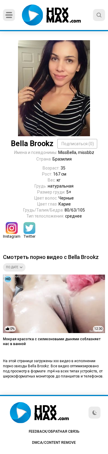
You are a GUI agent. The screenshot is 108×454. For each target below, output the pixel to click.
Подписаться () (78, 143)
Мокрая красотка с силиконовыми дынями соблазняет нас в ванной (51, 341)
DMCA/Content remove (54, 442)
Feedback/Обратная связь (54, 431)
